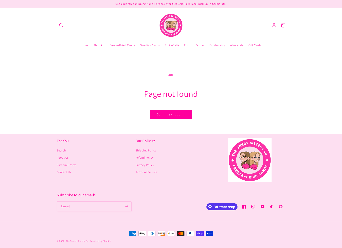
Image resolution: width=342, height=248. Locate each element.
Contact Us (64, 172)
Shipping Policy (146, 150)
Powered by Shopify (100, 240)
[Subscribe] (126, 206)
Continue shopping (171, 114)
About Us (63, 157)
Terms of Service (146, 172)
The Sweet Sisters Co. (77, 240)
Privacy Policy (145, 165)
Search (61, 150)
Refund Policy (145, 157)
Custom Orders (66, 165)
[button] (61, 25)
